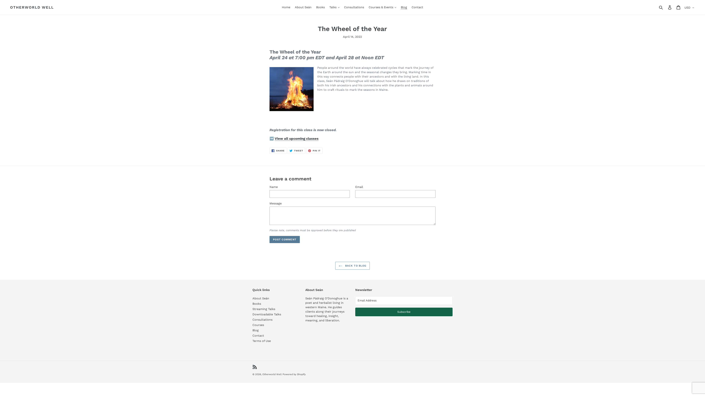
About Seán (260, 298)
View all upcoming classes (297, 138)
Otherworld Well (32, 7)
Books (256, 303)
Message (276, 203)
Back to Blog (355, 265)
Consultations (262, 319)
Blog (255, 330)
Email (359, 187)
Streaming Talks (263, 309)
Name (274, 187)
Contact (258, 335)
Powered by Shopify (294, 374)
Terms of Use (261, 341)
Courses (258, 325)
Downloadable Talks (266, 314)
